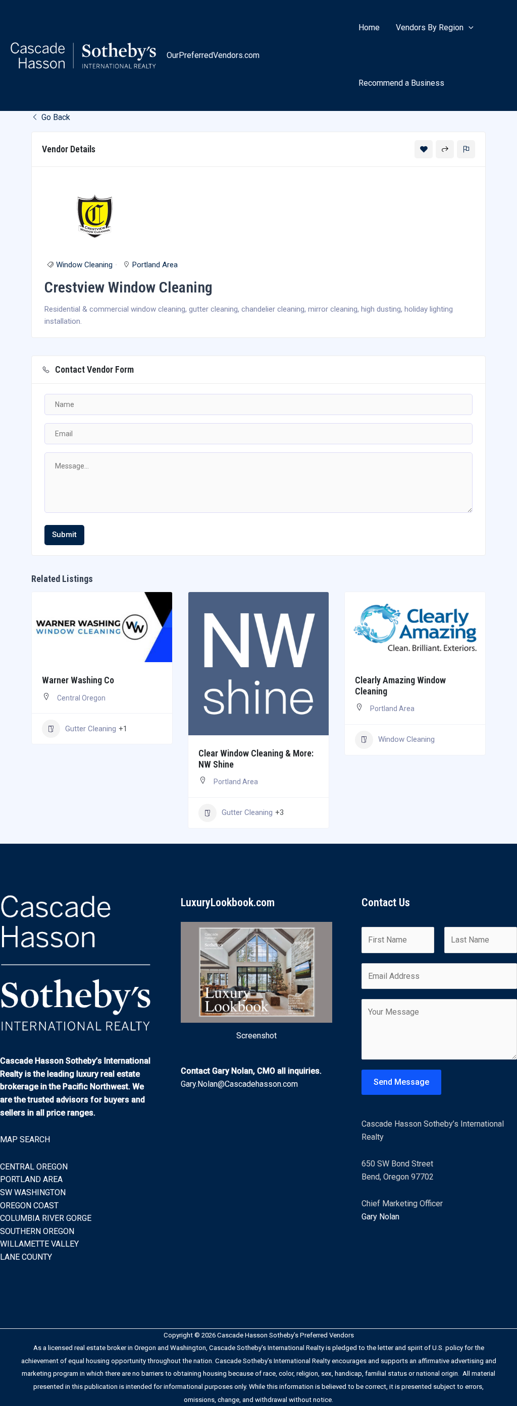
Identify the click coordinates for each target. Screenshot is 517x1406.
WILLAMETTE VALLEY (39, 1244)
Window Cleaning (84, 264)
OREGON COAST (29, 1205)
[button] (468, 27)
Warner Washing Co (78, 680)
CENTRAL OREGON (34, 1166)
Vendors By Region (429, 27)
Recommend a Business (401, 83)
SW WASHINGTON (33, 1192)
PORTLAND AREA (31, 1179)
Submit (64, 534)
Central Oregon (81, 698)
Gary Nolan (380, 1216)
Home (369, 27)
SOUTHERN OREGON (37, 1231)
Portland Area (155, 264)
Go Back (54, 117)
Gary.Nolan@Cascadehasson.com (239, 1084)
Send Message (401, 1082)
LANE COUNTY (26, 1257)
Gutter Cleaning (90, 728)
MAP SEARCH (25, 1139)
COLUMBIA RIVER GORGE (45, 1218)
